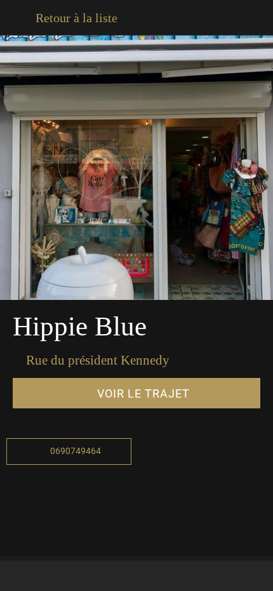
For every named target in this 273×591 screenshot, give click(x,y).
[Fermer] (17, 17)
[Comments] (73, 576)
